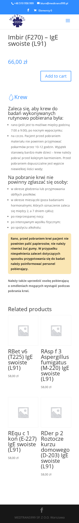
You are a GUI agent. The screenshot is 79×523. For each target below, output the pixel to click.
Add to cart (56, 76)
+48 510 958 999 (24, 3)
